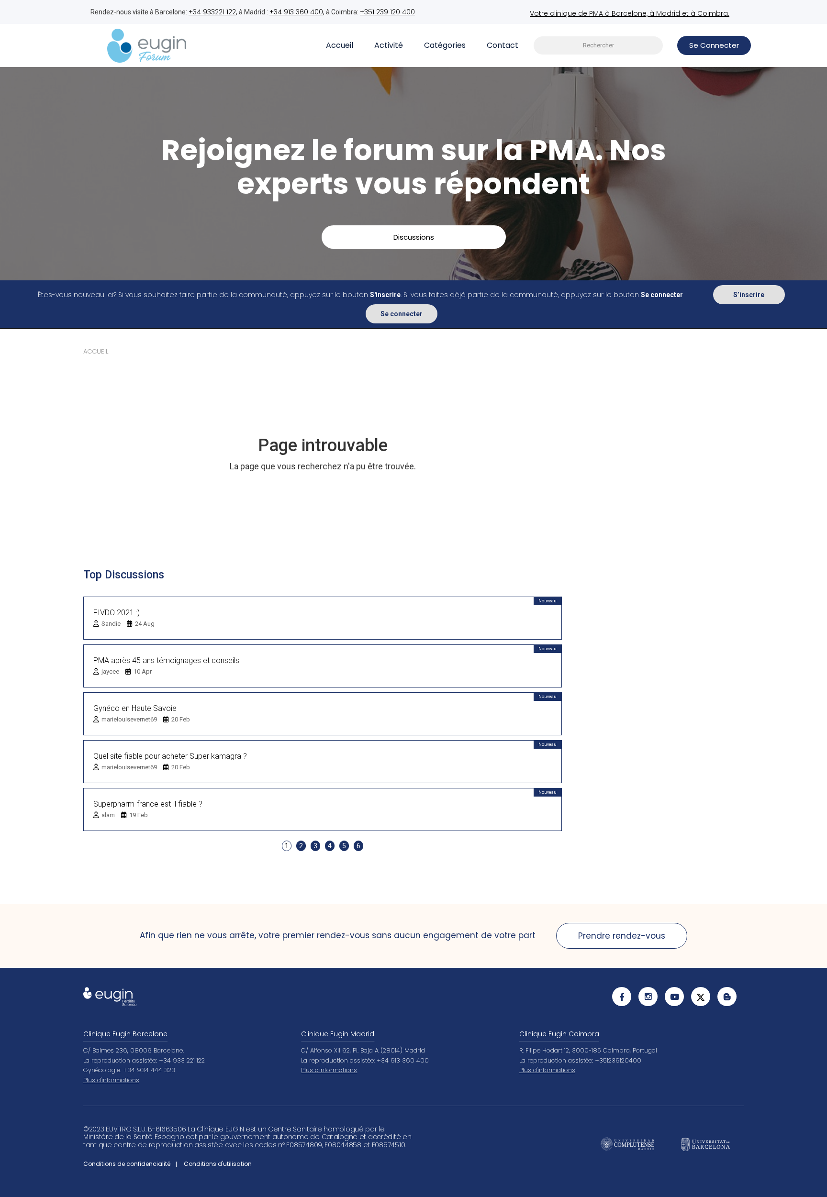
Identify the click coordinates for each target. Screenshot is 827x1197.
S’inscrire (748, 295)
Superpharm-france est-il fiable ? (147, 804)
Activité (388, 45)
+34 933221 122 (212, 12)
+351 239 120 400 (387, 12)
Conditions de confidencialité (126, 1164)
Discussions (413, 237)
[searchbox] (598, 45)
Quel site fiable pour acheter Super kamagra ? (170, 756)
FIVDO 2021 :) (116, 612)
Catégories (445, 45)
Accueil (339, 45)
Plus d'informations (111, 1080)
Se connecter (401, 314)
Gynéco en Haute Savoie (135, 708)
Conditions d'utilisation (218, 1164)
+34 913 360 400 (296, 12)
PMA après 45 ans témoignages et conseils (166, 660)
